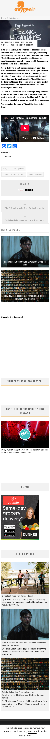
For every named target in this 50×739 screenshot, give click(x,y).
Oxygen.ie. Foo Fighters (13, 169)
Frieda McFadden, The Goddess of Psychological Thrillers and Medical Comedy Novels (23, 695)
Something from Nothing (14, 174)
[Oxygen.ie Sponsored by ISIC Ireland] (25, 447)
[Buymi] (20, 539)
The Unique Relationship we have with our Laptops (25, 220)
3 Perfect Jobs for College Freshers (19, 595)
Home (3, 18)
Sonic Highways (35, 174)
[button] (25, 252)
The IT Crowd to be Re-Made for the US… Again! (24, 208)
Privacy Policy (25, 736)
